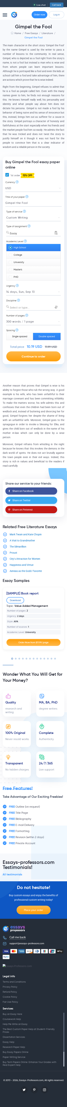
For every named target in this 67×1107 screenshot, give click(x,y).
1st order (21, 175)
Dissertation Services (14, 1037)
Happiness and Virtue (21, 564)
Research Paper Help (14, 1047)
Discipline (11, 300)
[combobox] (33, 232)
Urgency (10, 286)
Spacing (10, 330)
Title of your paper (15, 197)
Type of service (14, 211)
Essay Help (8, 1042)
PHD (16, 277)
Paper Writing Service (14, 1057)
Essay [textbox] (13, 233)
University (19, 262)
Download (15, 600)
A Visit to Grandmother (22, 540)
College (18, 254)
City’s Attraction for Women (25, 558)
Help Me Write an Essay (15, 1024)
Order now (39, 14)
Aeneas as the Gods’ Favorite (26, 571)
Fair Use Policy (10, 1002)
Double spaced (47, 336)
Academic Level (14, 241)
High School (20, 247)
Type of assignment (16, 226)
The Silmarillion (18, 546)
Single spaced (19, 336)
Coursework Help (12, 1019)
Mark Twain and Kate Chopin (26, 534)
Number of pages (15, 315)
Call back (56, 5)
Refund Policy (10, 991)
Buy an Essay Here (12, 1014)
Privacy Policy (10, 986)
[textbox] (33, 307)
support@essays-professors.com (26, 943)
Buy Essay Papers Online (15, 1052)
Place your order (33, 910)
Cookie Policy (10, 996)
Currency (10, 182)
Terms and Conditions (14, 981)
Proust (13, 552)
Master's (18, 269)
